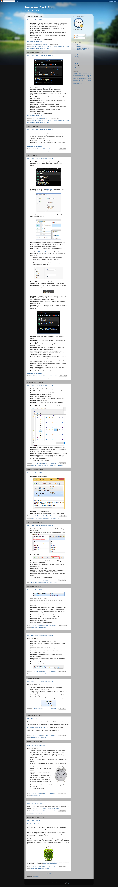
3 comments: (52, 793)
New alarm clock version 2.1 (36, 803)
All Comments (79, 37)
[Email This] (51, 44)
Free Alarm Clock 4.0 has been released (40, 385)
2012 (76, 63)
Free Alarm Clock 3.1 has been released (40, 473)
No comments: (53, 148)
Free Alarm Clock (32, 824)
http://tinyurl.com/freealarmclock (50, 808)
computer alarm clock (43, 868)
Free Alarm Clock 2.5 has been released (40, 635)
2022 (76, 52)
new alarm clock (53, 151)
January (78, 46)
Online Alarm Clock (43, 251)
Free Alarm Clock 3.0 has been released (40, 525)
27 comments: (52, 708)
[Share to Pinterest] (57, 44)
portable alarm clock (54, 518)
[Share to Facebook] (55, 44)
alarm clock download (51, 46)
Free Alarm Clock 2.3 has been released (40, 681)
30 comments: (52, 671)
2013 (76, 61)
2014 (76, 59)
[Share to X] (54, 44)
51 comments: (52, 463)
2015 (76, 57)
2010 (76, 67)
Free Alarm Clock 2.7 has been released (40, 590)
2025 (76, 44)
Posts (77, 35)
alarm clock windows (43, 151)
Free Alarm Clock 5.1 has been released (40, 130)
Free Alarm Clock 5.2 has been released (40, 56)
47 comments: (53, 625)
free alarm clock (45, 48)
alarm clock (34, 46)
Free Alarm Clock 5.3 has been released (40, 20)
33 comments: (53, 516)
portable (33, 737)
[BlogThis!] (52, 44)
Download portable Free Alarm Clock (37, 727)
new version (61, 151)
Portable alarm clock (33, 718)
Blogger (68, 883)
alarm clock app (42, 46)
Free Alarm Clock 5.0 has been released (40, 158)
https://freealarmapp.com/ (50, 863)
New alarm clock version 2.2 (36, 745)
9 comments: (53, 580)
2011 (76, 65)
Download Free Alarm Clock (34, 41)
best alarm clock (36, 48)
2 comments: (53, 735)
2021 (76, 54)
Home (48, 873)
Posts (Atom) (37, 876)
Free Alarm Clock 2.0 (34, 820)
